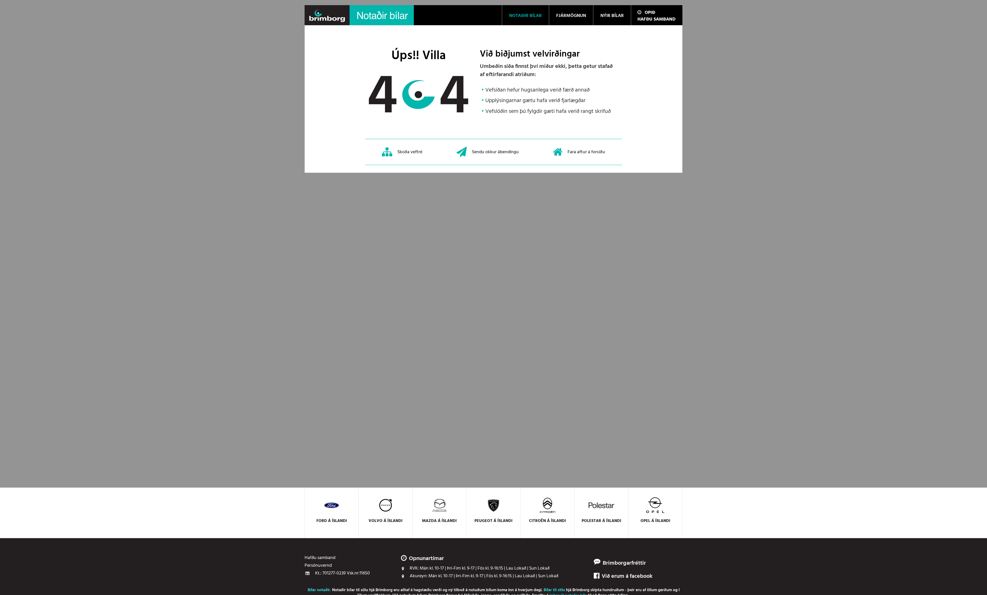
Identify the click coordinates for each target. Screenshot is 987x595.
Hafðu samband (656, 19)
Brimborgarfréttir (624, 563)
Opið (650, 12)
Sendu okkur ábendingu (495, 152)
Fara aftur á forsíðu (586, 152)
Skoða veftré (409, 152)
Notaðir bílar (343, 590)
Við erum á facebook (627, 576)
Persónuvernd (318, 565)
